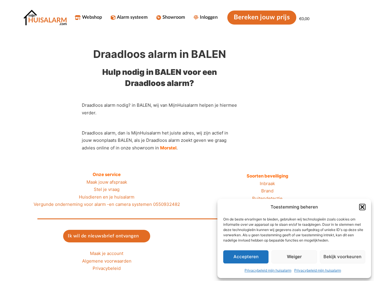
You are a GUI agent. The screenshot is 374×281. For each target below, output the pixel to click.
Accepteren (246, 256)
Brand (267, 191)
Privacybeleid (107, 268)
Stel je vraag (107, 189)
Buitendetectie (267, 198)
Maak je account (106, 253)
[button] (362, 207)
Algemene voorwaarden (106, 261)
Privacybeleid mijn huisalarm (268, 270)
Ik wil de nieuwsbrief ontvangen (103, 236)
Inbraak (267, 183)
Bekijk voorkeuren (342, 256)
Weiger (294, 256)
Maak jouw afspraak (106, 182)
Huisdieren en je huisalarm (106, 197)
